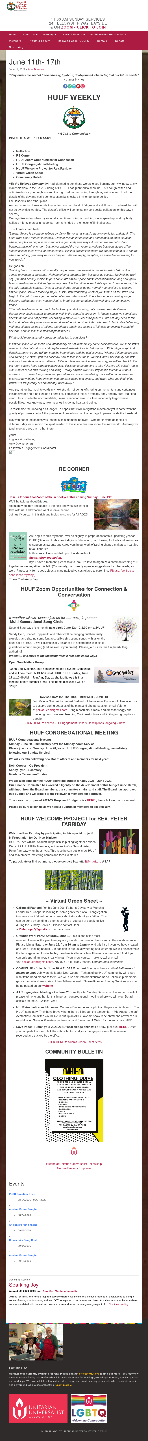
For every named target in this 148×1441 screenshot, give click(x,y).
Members (15, 40)
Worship (49, 34)
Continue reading (119, 1304)
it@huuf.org (93, 861)
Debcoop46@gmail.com (35, 929)
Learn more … (64, 1385)
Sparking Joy (23, 1284)
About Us (29, 34)
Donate (120, 40)
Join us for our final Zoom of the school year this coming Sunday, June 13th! (62, 497)
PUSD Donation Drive (22, 1194)
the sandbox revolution (45, 557)
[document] (74, 684)
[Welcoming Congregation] (90, 1408)
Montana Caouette (66, 1291)
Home (13, 34)
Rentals (102, 40)
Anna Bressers (35, 69)
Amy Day (48, 1291)
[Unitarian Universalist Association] (39, 1408)
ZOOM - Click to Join (83, 27)
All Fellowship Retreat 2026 (108, 34)
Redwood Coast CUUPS (74, 40)
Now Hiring (16, 47)
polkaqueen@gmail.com (51, 710)
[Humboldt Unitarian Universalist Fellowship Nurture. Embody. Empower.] (74, 6)
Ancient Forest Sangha (23, 1209)
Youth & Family (40, 40)
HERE (91, 800)
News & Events (72, 34)
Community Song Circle (23, 1240)
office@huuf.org (89, 1373)
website (47, 985)
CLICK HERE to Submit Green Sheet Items (74, 1042)
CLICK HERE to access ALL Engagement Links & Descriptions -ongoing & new (74, 723)
